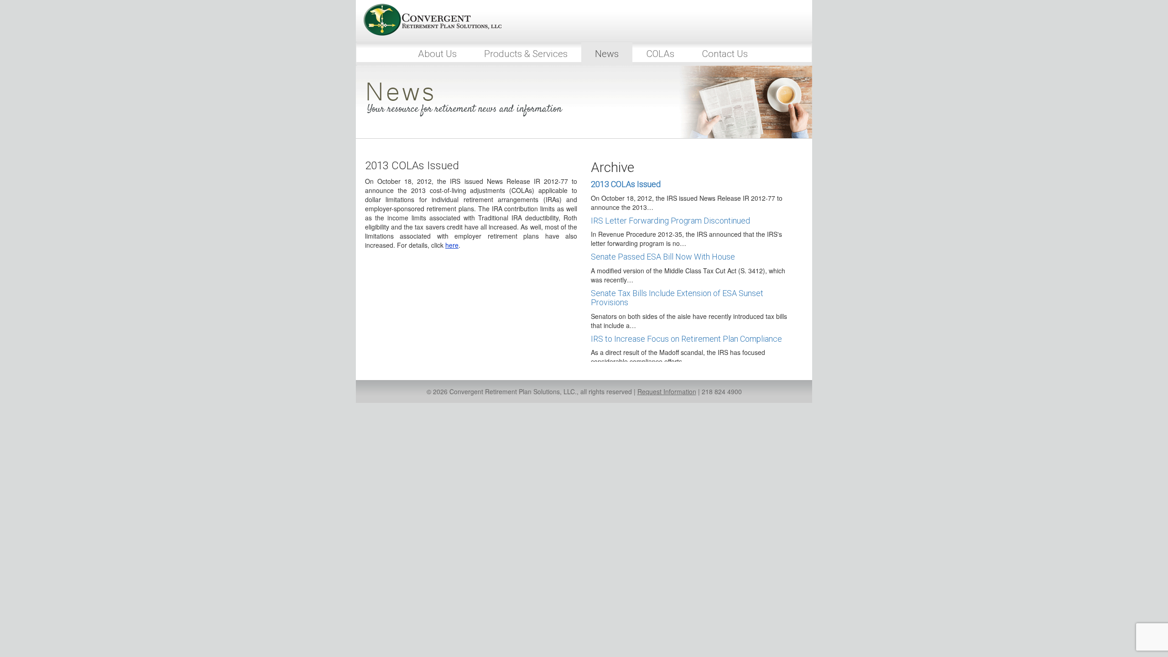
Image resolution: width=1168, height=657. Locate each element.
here (452, 245)
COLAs (660, 53)
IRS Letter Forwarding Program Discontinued (670, 220)
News (607, 53)
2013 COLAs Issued (626, 184)
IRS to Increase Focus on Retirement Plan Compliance (686, 339)
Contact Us (725, 53)
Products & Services (526, 53)
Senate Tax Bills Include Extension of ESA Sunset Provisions (677, 297)
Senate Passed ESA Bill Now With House (663, 256)
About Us (437, 53)
